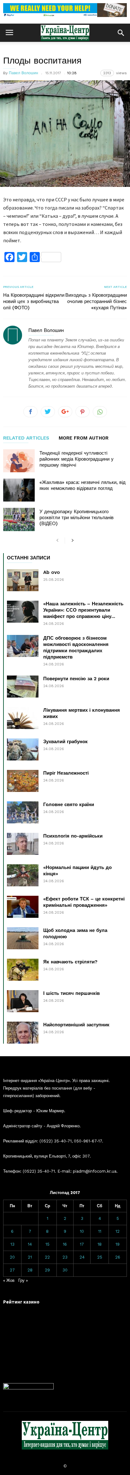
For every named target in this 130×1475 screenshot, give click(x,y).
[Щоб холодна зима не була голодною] (22, 938)
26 (117, 1257)
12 (117, 1231)
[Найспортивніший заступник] (22, 1033)
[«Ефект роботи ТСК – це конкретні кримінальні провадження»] (22, 907)
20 (12, 1257)
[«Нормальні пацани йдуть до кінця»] (22, 875)
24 (82, 1257)
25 (99, 1257)
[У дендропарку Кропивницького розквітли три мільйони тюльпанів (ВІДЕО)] (19, 519)
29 (47, 1270)
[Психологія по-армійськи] (22, 844)
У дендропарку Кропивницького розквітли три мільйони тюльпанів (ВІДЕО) (76, 517)
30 (65, 1270)
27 (12, 1270)
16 (65, 1244)
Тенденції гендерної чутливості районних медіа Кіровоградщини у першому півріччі (76, 459)
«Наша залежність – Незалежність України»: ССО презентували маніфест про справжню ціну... (83, 610)
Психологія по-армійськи (73, 836)
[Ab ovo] (22, 580)
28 (29, 1270)
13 (12, 1244)
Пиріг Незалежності (66, 773)
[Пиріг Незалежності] (22, 781)
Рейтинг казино (21, 1302)
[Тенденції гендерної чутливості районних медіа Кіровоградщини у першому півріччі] (19, 460)
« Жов (9, 1280)
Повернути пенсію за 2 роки (76, 678)
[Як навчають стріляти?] (22, 970)
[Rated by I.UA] (28, 1388)
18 (100, 1244)
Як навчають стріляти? (70, 962)
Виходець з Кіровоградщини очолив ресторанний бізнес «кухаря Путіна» (96, 301)
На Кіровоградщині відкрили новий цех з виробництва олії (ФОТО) (33, 301)
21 (30, 1257)
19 (117, 1244)
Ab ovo (51, 572)
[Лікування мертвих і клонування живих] (22, 718)
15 (47, 1244)
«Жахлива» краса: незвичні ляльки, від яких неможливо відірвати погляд (82, 485)
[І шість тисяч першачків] (22, 1001)
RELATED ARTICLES (26, 438)
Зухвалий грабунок (65, 741)
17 (82, 1244)
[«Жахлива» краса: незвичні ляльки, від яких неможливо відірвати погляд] (19, 490)
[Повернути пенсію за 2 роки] (22, 687)
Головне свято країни (68, 804)
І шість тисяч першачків (71, 993)
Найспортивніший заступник (76, 1025)
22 (47, 1257)
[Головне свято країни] (22, 812)
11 (99, 1231)
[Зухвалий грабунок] (22, 749)
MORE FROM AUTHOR (84, 438)
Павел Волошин (23, 73)
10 (82, 1231)
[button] (121, 33)
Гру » (23, 1280)
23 (65, 1257)
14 (30, 1244)
